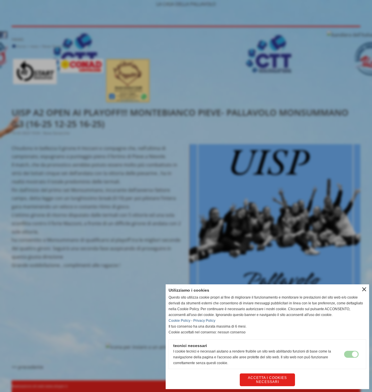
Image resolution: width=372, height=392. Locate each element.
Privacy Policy (204, 321)
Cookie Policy (179, 321)
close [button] (364, 289)
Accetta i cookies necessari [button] (267, 380)
